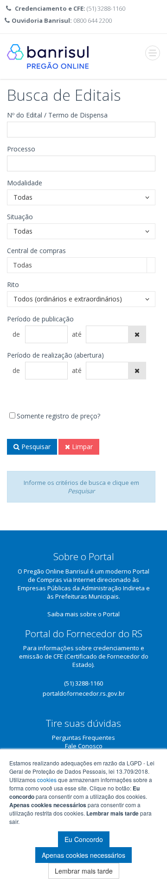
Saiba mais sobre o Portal (83, 614)
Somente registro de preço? (58, 415)
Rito (13, 284)
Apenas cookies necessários (83, 855)
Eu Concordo (83, 839)
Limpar (81, 446)
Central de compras (36, 250)
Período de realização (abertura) (55, 355)
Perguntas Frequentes (83, 737)
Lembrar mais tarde (84, 870)
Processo (21, 148)
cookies (47, 780)
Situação (20, 216)
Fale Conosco (84, 746)
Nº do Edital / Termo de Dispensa (57, 115)
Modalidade (24, 182)
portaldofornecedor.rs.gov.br (84, 693)
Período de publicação (40, 318)
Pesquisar (35, 446)
